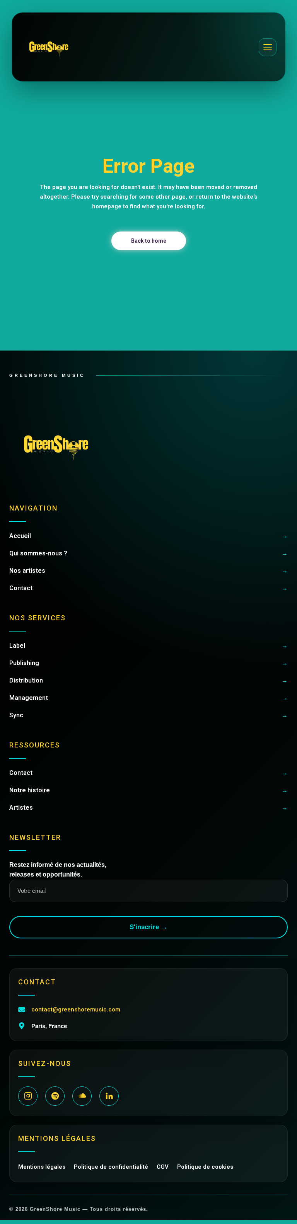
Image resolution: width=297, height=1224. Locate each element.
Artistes (148, 807)
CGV (163, 1166)
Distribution (148, 680)
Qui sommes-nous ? (148, 553)
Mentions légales (41, 1166)
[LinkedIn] (109, 1096)
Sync (148, 715)
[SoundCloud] (82, 1096)
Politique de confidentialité (111, 1166)
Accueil (148, 536)
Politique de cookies (205, 1166)
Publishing (148, 663)
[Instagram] (28, 1096)
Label (148, 645)
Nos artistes (148, 570)
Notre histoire (148, 790)
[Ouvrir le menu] (268, 47)
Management (148, 697)
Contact (148, 588)
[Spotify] (55, 1096)
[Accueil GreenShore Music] (48, 47)
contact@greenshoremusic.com (75, 1009)
